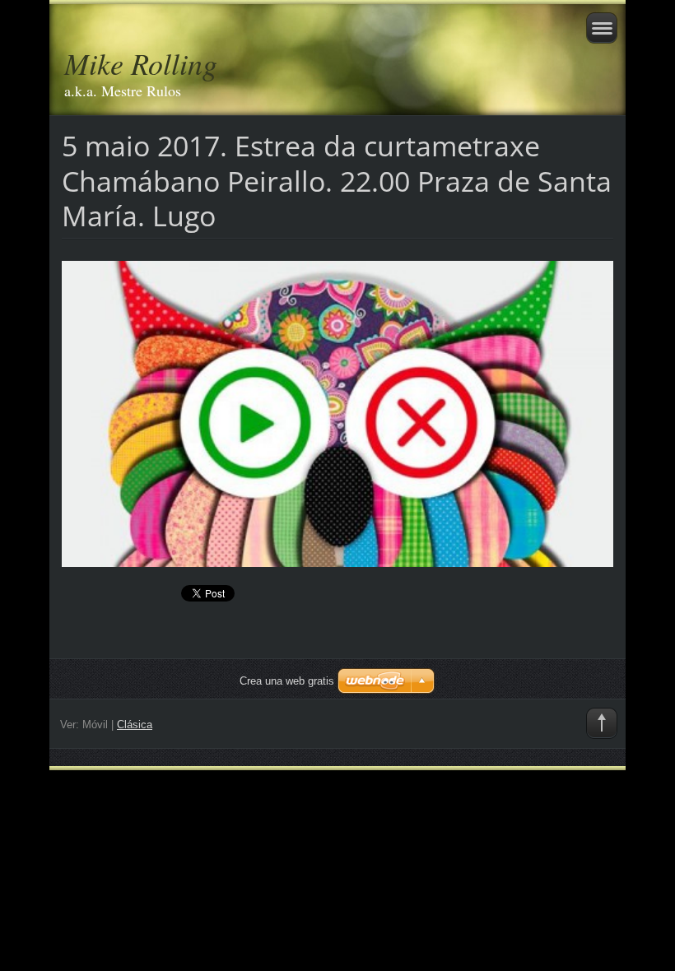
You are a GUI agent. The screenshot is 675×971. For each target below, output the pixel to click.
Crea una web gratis (287, 681)
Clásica (134, 724)
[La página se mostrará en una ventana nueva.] (337, 412)
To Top (601, 723)
